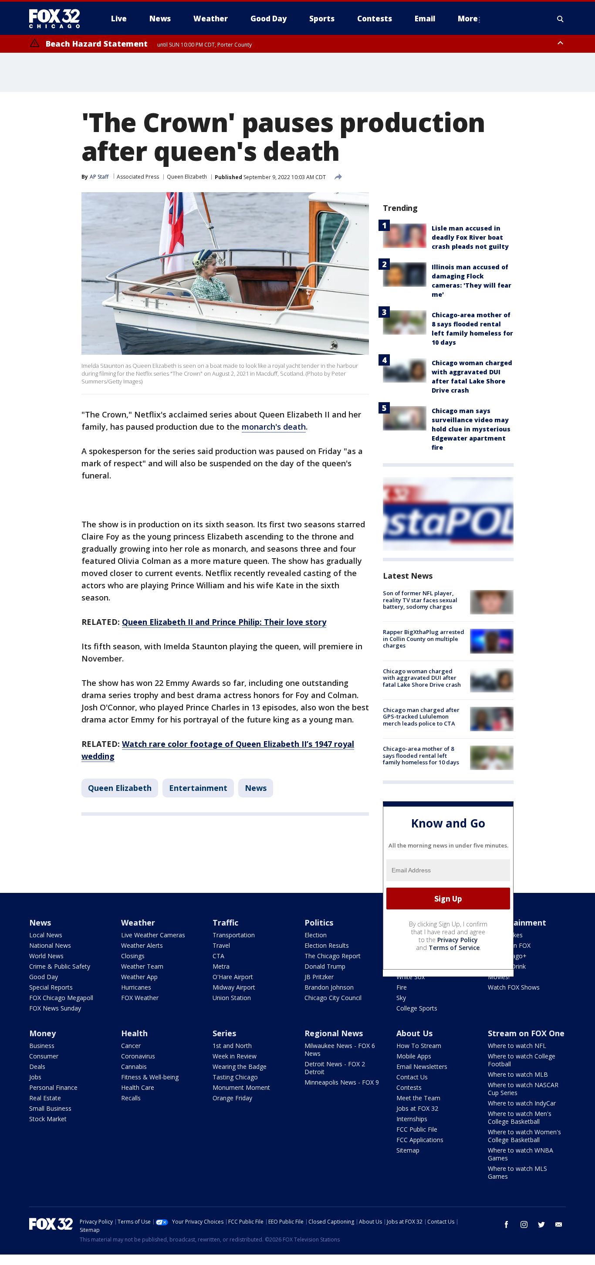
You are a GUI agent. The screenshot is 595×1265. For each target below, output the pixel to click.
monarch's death (274, 426)
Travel (221, 945)
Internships (411, 1119)
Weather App (139, 977)
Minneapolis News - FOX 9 (341, 1082)
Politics (318, 922)
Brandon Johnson (329, 987)
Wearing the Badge (240, 1066)
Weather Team (142, 966)
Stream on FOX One (526, 1033)
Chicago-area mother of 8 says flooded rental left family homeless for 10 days (421, 755)
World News (46, 956)
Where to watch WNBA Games (520, 1154)
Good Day (43, 977)
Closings (133, 956)
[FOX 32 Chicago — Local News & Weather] (58, 18)
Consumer (43, 1056)
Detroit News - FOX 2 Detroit (334, 1068)
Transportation (234, 935)
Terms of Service (454, 947)
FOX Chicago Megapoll (61, 998)
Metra (221, 966)
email (559, 1224)
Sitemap (407, 1150)
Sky (401, 998)
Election (315, 935)
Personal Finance (53, 1087)
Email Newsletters (421, 1066)
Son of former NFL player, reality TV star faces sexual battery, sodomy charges (420, 599)
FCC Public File (416, 1129)
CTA (218, 956)
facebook (507, 1224)
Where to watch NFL (517, 1045)
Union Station (232, 998)
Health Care (137, 1087)
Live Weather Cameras (153, 935)
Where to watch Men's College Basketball (519, 1117)
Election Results (326, 945)
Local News (45, 935)
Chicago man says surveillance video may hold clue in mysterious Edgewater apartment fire (471, 429)
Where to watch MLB (518, 1074)
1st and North (232, 1045)
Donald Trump (324, 966)
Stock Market (48, 1119)
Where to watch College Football (521, 1060)
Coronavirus (138, 1056)
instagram (524, 1224)
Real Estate (45, 1098)
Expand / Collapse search (560, 18)
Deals (37, 1066)
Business (41, 1045)
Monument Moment (241, 1087)
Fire (401, 987)
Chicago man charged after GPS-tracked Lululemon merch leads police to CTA (421, 716)
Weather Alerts (142, 945)
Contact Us (412, 1077)
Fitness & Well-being (150, 1077)
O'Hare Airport (233, 977)
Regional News (333, 1033)
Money (42, 1033)
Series (224, 1033)
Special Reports (51, 987)
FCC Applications (419, 1140)
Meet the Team (418, 1098)
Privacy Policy (457, 940)
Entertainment (198, 788)
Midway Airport (234, 987)
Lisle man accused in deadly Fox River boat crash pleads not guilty (470, 237)
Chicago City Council (333, 998)
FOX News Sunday (55, 1008)
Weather (138, 922)
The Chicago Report (332, 956)
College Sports (416, 1008)
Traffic (225, 922)
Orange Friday (232, 1098)
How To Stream (418, 1045)
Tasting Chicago (235, 1077)
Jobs (35, 1077)
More (468, 19)
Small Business (50, 1108)
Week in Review (235, 1056)
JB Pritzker (319, 977)
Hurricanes (136, 987)
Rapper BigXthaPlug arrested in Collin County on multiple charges (423, 638)
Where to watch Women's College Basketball (524, 1136)
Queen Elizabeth (187, 176)
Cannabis (134, 1066)
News (256, 788)
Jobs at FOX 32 (417, 1108)
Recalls (131, 1098)
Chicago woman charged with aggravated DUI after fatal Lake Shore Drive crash (422, 677)
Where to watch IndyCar (522, 1103)
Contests (409, 1087)
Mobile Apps (413, 1056)
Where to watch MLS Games (517, 1172)
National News (50, 945)
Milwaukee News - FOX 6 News (339, 1049)
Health (134, 1033)
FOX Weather (140, 998)
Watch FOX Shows (514, 987)
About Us (414, 1033)
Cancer (131, 1045)
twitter (541, 1224)
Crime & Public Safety (59, 966)
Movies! (499, 977)
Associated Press (138, 176)
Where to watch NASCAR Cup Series (523, 1089)
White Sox (410, 977)
